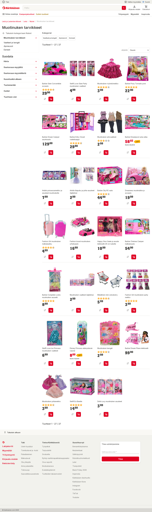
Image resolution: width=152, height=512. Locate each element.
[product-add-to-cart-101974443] (106, 363)
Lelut (25, 21)
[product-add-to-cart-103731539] (50, 203)
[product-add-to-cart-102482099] (50, 310)
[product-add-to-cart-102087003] (106, 99)
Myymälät (135, 14)
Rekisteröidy (8, 463)
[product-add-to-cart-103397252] (50, 363)
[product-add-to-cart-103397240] (78, 99)
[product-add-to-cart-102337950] (50, 257)
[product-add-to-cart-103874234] (133, 363)
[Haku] (124, 8)
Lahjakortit (7, 446)
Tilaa (120, 459)
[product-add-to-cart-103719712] (78, 310)
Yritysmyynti (123, 14)
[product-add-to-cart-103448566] (133, 99)
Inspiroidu (145, 14)
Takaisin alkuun (13, 432)
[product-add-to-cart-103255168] (78, 152)
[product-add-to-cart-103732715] (50, 152)
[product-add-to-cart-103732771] (78, 363)
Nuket (32, 21)
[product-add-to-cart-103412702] (78, 203)
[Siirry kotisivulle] (11, 8)
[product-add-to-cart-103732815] (133, 152)
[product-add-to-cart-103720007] (106, 257)
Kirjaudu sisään (10, 459)
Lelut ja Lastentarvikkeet (11, 21)
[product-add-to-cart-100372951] (78, 414)
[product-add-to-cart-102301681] (106, 414)
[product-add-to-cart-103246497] (133, 257)
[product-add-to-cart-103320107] (133, 203)
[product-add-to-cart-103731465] (78, 257)
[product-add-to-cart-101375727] (106, 152)
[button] (132, 2)
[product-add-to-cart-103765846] (106, 203)
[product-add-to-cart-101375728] (50, 414)
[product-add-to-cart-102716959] (50, 99)
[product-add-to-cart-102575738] (106, 310)
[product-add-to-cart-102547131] (133, 310)
